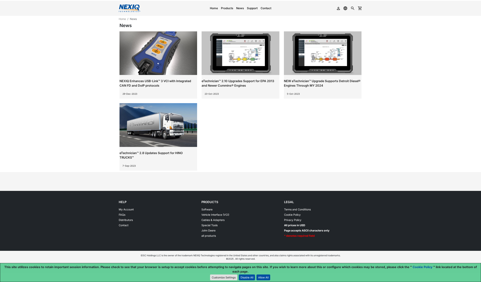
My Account (126, 209)
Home (214, 8)
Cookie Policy (292, 214)
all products (208, 235)
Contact (266, 8)
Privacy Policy (292, 220)
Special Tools (209, 225)
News (240, 8)
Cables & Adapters (213, 220)
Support (252, 8)
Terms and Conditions (297, 209)
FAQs (122, 214)
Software (207, 209)
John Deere (208, 230)
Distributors (126, 220)
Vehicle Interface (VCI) (215, 214)
